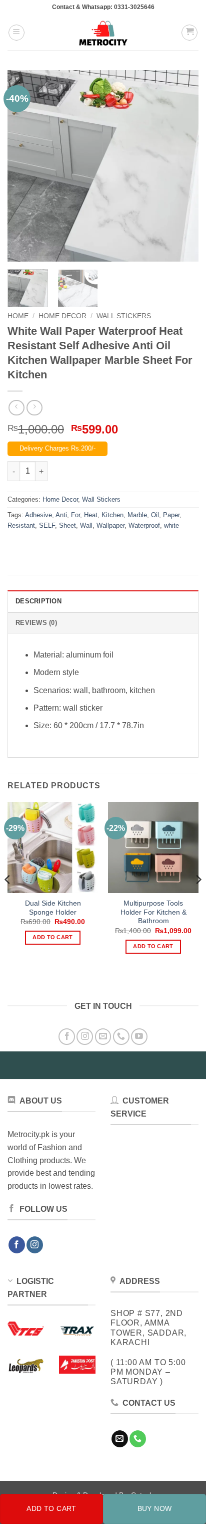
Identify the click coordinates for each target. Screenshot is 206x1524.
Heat (91, 515)
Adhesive (38, 515)
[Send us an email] (103, 1036)
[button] (16, 33)
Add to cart (51, 1508)
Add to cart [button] (52, 937)
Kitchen (113, 515)
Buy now (155, 1508)
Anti (61, 515)
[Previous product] (34, 407)
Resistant (21, 525)
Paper (171, 515)
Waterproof (144, 525)
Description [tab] (39, 601)
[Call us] (121, 1036)
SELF (47, 525)
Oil (155, 515)
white (171, 525)
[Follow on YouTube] (139, 1036)
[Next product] (16, 407)
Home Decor (62, 316)
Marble (137, 515)
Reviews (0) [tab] (36, 622)
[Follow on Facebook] (66, 1036)
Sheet (67, 525)
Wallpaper (110, 525)
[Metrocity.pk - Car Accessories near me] (103, 32)
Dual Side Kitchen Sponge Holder (53, 908)
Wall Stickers (123, 316)
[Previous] (24, 166)
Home (18, 316)
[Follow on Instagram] (84, 1036)
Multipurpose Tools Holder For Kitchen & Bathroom (153, 912)
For (75, 515)
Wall (86, 525)
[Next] (182, 166)
